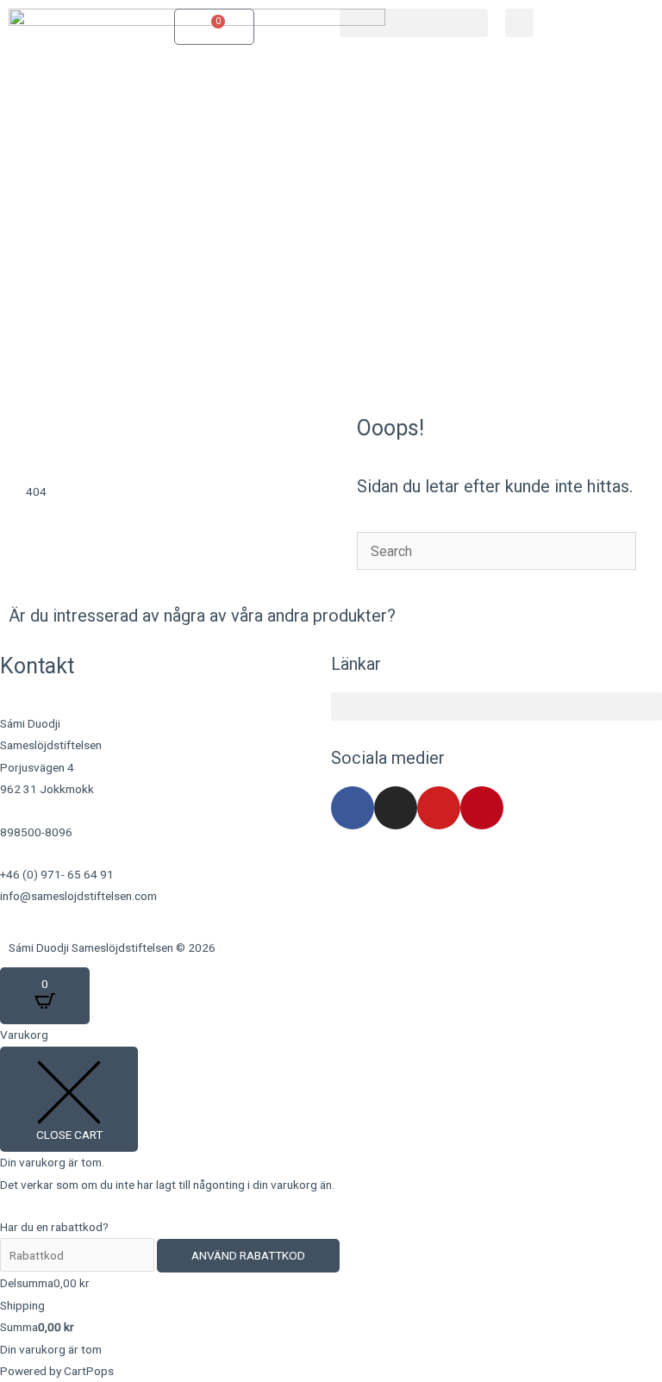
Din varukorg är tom (51, 1349)
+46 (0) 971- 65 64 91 (57, 874)
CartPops (89, 1371)
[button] (414, 23)
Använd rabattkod (248, 1255)
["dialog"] (331, 1203)
